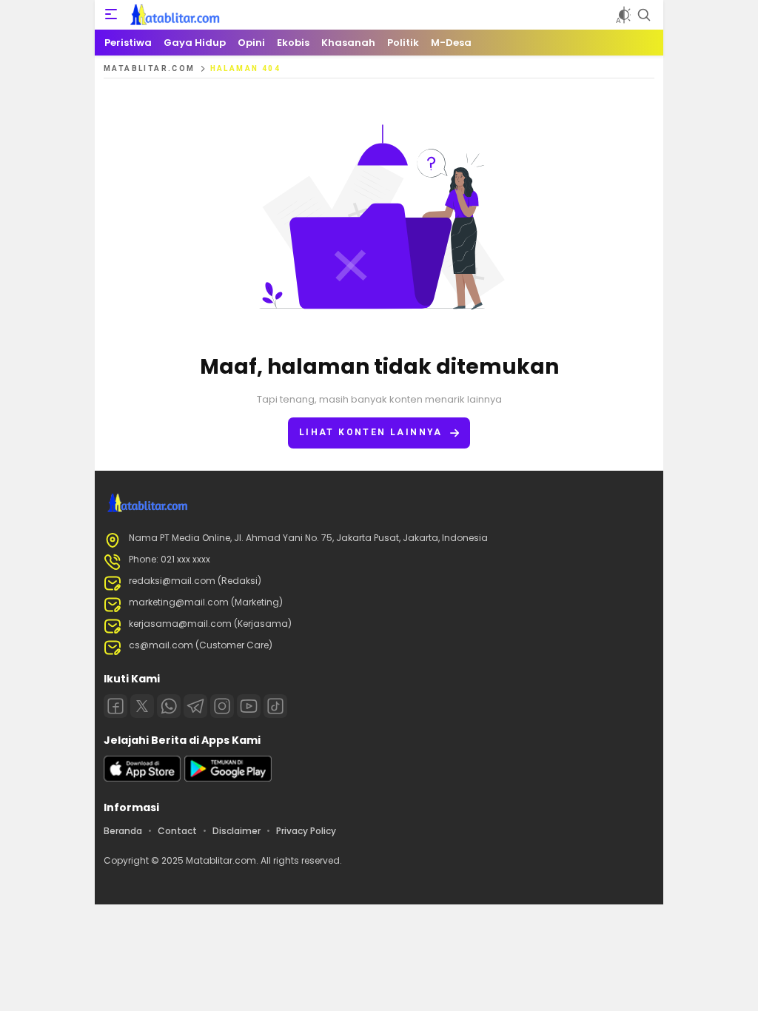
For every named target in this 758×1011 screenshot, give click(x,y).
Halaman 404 (245, 68)
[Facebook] (115, 706)
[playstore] (228, 778)
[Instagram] (222, 706)
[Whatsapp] (169, 706)
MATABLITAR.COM (149, 68)
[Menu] (111, 15)
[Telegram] (195, 706)
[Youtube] (249, 706)
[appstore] (142, 778)
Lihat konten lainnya (371, 432)
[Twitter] (142, 706)
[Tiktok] (275, 706)
